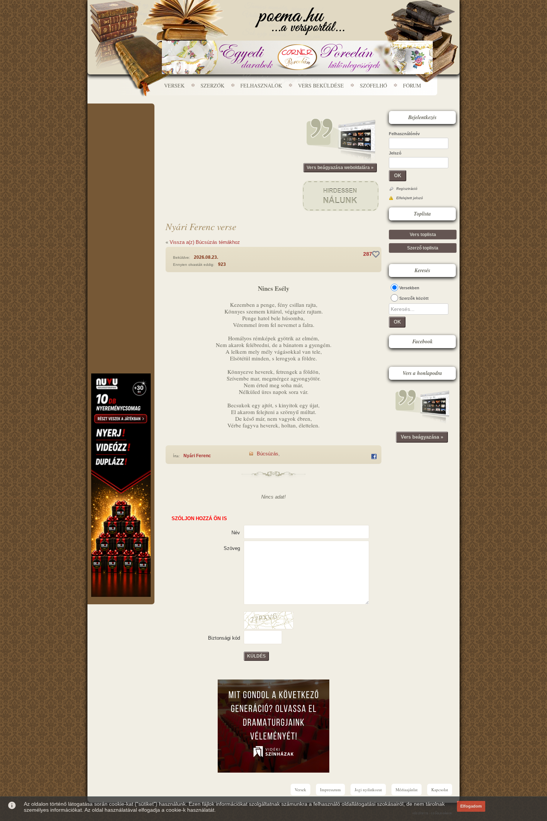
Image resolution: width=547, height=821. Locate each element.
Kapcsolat (439, 789)
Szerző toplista (422, 248)
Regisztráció (407, 189)
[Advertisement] (121, 126)
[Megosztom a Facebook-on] (374, 456)
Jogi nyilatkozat (368, 789)
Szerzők (212, 85)
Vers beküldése (321, 85)
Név (235, 532)
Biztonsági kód (224, 638)
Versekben (409, 288)
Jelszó (395, 153)
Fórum (412, 85)
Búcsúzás (267, 453)
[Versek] (300, 21)
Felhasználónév (404, 133)
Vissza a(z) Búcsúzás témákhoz (205, 242)
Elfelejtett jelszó (409, 198)
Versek (174, 85)
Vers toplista (423, 234)
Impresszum (330, 789)
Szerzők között (414, 298)
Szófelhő (373, 85)
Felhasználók (261, 85)
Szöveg (232, 548)
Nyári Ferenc (197, 455)
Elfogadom (471, 806)
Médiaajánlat (407, 789)
